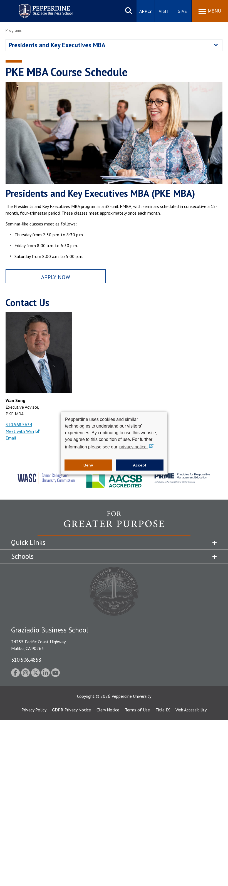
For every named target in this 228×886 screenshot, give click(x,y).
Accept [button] (139, 465)
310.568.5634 (19, 424)
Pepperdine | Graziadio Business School (38, 7)
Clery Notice (107, 710)
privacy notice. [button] (133, 446)
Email (11, 438)
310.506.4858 (26, 659)
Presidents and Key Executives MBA (57, 45)
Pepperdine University (131, 696)
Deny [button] (88, 465)
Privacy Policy (33, 710)
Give (182, 11)
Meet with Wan (20, 431)
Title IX (162, 710)
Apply (145, 11)
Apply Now (55, 277)
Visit (164, 11)
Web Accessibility (191, 710)
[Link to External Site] (114, 523)
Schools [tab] (22, 556)
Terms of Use (137, 710)
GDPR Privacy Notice (71, 710)
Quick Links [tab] (28, 542)
